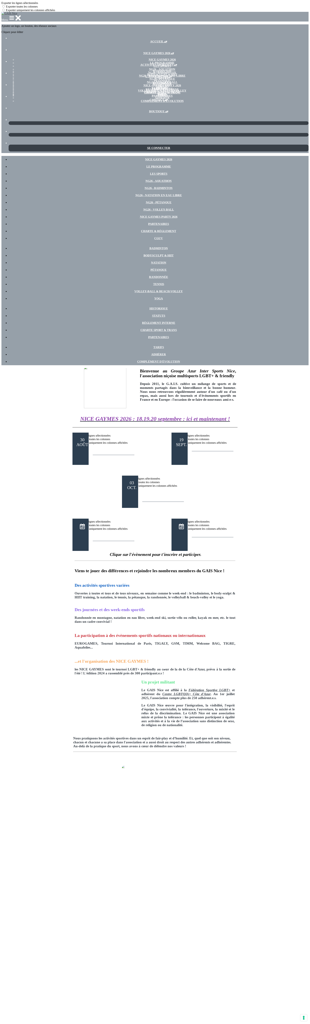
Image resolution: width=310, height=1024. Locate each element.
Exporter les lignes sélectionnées (19, 2)
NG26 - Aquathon (162, 69)
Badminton (162, 71)
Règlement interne (158, 322)
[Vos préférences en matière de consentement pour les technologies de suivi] (303, 1017)
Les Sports (158, 173)
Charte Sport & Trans (162, 92)
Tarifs (162, 94)
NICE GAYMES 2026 (162, 59)
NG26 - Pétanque (159, 202)
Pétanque (162, 80)
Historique (162, 82)
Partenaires (158, 223)
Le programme (162, 62)
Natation (158, 262)
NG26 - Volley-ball (158, 209)
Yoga (158, 298)
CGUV (158, 238)
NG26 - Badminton (159, 188)
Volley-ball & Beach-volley (158, 291)
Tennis (158, 284)
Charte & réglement (158, 231)
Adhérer (162, 97)
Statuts (162, 86)
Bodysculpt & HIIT (162, 74)
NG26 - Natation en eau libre (158, 195)
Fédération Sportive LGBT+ (209, 690)
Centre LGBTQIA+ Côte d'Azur (186, 694)
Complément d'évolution (158, 361)
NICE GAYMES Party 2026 (158, 216)
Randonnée (158, 276)
